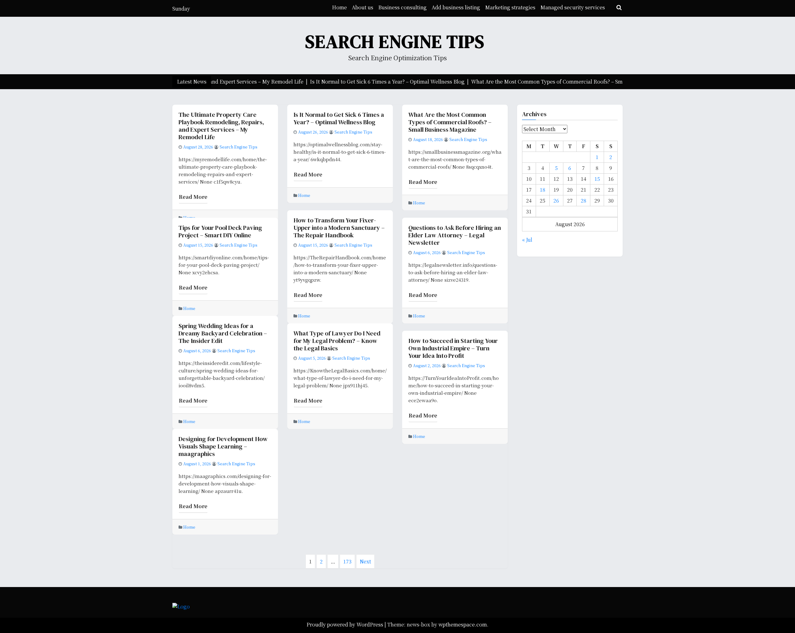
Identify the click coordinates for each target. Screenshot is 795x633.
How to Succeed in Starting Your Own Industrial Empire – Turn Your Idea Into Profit (453, 348)
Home (339, 7)
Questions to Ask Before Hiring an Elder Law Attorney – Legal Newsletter (454, 235)
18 (542, 189)
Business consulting (402, 7)
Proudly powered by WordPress (345, 624)
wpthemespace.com (462, 624)
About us (362, 7)
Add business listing (456, 7)
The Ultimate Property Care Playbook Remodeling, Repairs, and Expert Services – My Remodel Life (221, 125)
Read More (193, 196)
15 (597, 178)
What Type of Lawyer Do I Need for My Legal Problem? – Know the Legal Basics (336, 341)
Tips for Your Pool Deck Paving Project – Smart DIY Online (220, 231)
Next (365, 561)
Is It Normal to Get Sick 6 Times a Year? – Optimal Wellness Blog (338, 118)
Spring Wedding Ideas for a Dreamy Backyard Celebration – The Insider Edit (223, 333)
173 (349, 562)
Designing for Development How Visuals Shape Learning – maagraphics (223, 446)
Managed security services (572, 7)
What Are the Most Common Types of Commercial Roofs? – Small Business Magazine (450, 122)
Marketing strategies (510, 7)
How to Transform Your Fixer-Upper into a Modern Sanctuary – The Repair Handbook (339, 227)
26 (556, 200)
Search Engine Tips (395, 41)
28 (583, 200)
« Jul (527, 239)
